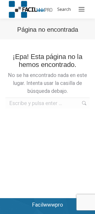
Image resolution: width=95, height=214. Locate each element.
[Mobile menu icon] (81, 9)
